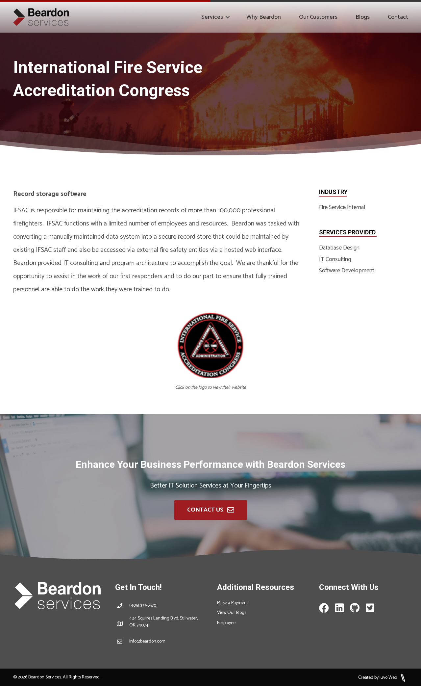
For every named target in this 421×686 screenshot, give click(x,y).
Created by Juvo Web (378, 677)
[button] (210, 510)
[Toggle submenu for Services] (228, 17)
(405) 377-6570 (142, 605)
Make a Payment (232, 603)
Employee (226, 623)
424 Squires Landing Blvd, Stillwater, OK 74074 (163, 622)
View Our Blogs (231, 613)
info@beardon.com (147, 641)
